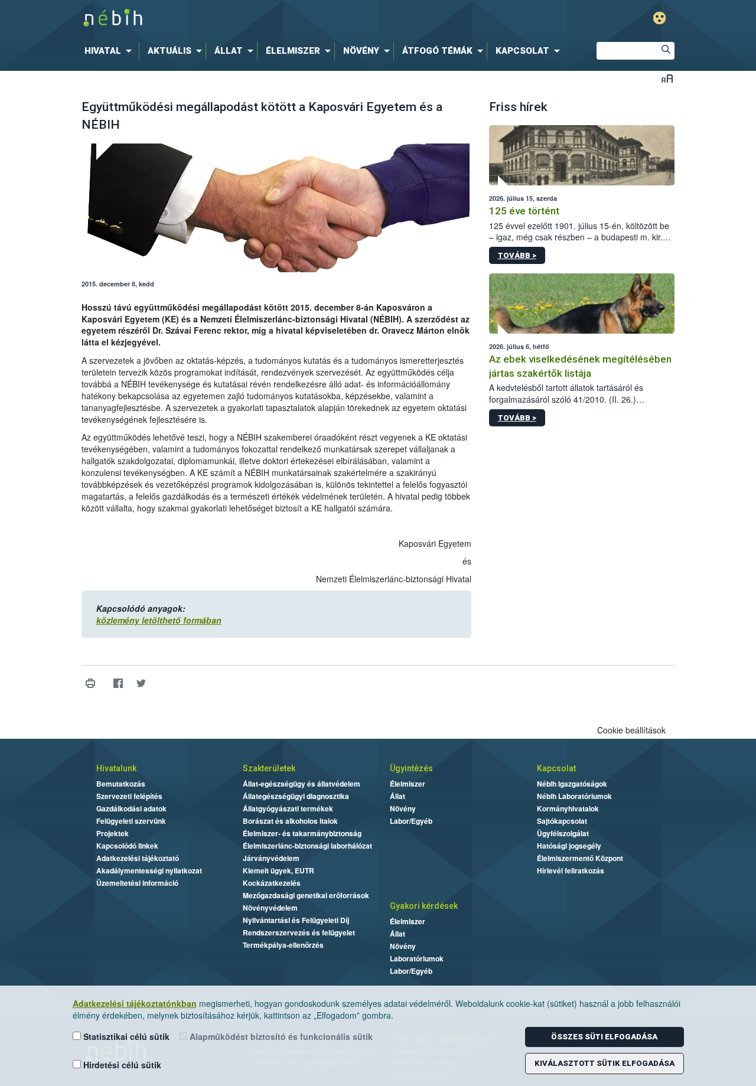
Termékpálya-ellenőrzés (283, 945)
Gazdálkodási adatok (131, 808)
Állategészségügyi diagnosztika (296, 796)
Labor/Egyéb (411, 821)
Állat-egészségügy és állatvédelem (301, 783)
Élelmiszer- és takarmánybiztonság (302, 833)
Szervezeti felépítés (129, 796)
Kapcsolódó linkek (127, 845)
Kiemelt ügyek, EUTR (278, 870)
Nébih (252, 18)
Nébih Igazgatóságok (572, 783)
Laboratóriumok (417, 958)
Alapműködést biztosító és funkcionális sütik (280, 1036)
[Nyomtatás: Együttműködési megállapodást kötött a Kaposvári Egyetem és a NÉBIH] (91, 683)
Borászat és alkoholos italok (290, 821)
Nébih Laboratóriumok (574, 796)
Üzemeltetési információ (137, 883)
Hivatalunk (116, 768)
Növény (403, 808)
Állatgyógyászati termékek (288, 808)
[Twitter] (141, 683)
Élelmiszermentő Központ (580, 858)
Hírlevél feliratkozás (570, 870)
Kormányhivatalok (568, 808)
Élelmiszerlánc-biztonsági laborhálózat (307, 845)
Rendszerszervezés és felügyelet (299, 932)
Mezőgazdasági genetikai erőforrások (306, 895)
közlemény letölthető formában (158, 620)
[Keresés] (665, 51)
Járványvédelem (271, 858)
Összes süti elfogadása (604, 1036)
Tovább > (517, 255)
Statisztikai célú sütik (125, 1036)
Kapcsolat (556, 768)
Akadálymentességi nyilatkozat (149, 870)
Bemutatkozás (120, 783)
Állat (397, 796)
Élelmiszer (407, 783)
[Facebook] (118, 683)
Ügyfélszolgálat (563, 833)
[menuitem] (110, 51)
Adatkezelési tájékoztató (137, 858)
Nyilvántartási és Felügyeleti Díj (296, 920)
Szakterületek (269, 768)
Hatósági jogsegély (569, 845)
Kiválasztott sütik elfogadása (604, 1063)
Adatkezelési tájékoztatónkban (135, 1003)
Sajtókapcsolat (562, 821)
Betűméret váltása (667, 78)
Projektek (112, 833)
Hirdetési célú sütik (121, 1065)
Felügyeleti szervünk (131, 821)
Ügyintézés (411, 768)
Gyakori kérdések (424, 906)
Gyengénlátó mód (659, 18)
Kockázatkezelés (272, 883)
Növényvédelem (270, 907)
